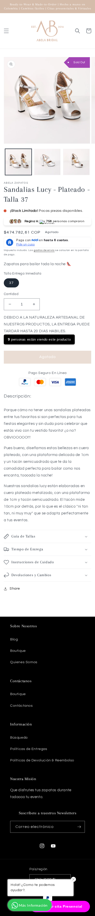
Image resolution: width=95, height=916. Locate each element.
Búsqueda (19, 737)
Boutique (18, 651)
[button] (6, 30)
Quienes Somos (23, 662)
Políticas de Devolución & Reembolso (42, 760)
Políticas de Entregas (28, 749)
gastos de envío (44, 250)
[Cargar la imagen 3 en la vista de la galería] (76, 162)
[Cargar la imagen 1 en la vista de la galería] (18, 162)
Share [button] (15, 588)
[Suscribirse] (79, 827)
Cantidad (11, 294)
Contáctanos (21, 705)
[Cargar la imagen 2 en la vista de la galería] (47, 162)
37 (11, 283)
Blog (14, 639)
